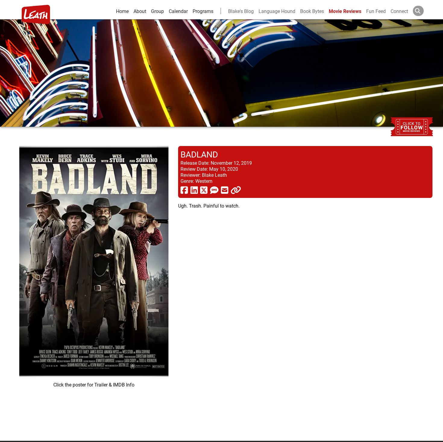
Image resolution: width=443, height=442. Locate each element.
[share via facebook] (184, 190)
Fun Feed (376, 11)
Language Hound (277, 11)
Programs (203, 11)
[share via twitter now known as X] (204, 190)
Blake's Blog (241, 11)
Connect (399, 11)
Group (157, 11)
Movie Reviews (345, 11)
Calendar (178, 11)
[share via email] (224, 190)
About (140, 11)
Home (122, 11)
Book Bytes (312, 11)
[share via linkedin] (194, 190)
